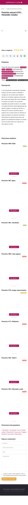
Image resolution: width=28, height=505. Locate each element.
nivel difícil (4, 78)
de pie (3, 69)
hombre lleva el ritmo (7, 76)
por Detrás (9, 69)
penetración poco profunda (9, 73)
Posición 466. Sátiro (9, 358)
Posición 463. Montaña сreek (12, 389)
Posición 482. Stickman (10, 223)
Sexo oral (17, 432)
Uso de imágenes (15, 489)
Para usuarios (6, 489)
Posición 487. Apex (8, 180)
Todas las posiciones (11, 80)
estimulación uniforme (7, 71)
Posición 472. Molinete (10, 321)
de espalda (23, 67)
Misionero (5, 430)
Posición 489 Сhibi (8, 143)
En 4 (19, 430)
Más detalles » (14, 173)
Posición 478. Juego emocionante (14, 290)
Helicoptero (18, 434)
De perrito (13, 430)
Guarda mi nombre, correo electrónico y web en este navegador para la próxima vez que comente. (14, 474)
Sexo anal (10, 434)
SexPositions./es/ (13, 2)
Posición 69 (10, 432)
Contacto (22, 489)
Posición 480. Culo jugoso (11, 254)
